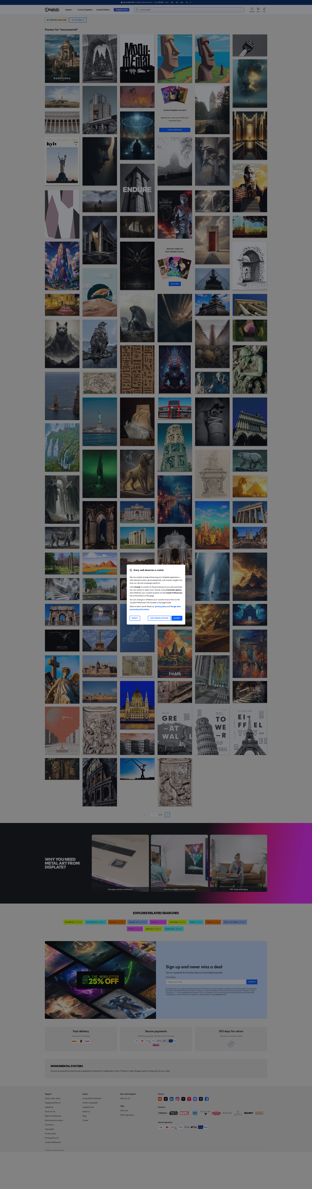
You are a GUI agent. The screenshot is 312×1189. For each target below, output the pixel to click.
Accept (176, 618)
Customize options (159, 618)
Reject (135, 618)
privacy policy (160, 606)
